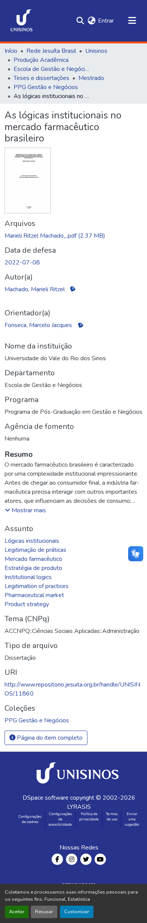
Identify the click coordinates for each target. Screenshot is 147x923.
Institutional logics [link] (28, 577)
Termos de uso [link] (112, 817)
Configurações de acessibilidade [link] (60, 819)
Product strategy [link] (27, 604)
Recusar (44, 911)
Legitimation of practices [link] (37, 586)
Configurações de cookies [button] (29, 819)
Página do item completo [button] (49, 738)
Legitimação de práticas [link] (35, 550)
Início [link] (11, 51)
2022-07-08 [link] (22, 262)
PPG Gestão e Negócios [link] (46, 87)
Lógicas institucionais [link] (32, 541)
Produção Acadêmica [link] (41, 60)
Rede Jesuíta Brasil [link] (51, 51)
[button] (21, 21)
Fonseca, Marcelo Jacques (38, 325)
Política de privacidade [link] (89, 817)
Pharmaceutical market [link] (34, 595)
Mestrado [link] (91, 78)
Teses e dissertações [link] (41, 78)
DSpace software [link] (46, 798)
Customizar (76, 911)
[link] (73, 235)
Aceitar (16, 911)
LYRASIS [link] (79, 807)
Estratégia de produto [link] (33, 568)
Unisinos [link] (96, 51)
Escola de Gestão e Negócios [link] (51, 69)
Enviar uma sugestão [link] (132, 819)
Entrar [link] (106, 21)
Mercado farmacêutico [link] (33, 559)
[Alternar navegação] (131, 21)
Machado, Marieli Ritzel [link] (35, 289)
